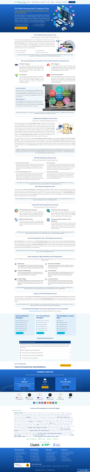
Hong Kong (61, 418)
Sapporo (62, 426)
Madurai (25, 423)
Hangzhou (53, 418)
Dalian (31, 418)
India (40, 421)
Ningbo (29, 420)
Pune (35, 423)
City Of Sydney (62, 412)
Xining (70, 420)
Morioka (39, 426)
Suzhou (49, 420)
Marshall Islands (67, 429)
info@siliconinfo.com (65, 384)
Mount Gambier (63, 414)
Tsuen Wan (21, 421)
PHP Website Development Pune (56, 183)
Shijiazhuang (46, 420)
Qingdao (31, 420)
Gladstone (30, 414)
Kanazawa (61, 424)
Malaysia (45, 427)
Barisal (32, 417)
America (56, 439)
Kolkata (19, 423)
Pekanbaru (21, 424)
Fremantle (21, 414)
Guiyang (48, 418)
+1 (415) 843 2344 (18, 465)
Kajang (64, 427)
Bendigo (39, 412)
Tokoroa (15, 433)
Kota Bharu (69, 427)
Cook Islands (58, 430)
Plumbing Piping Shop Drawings (67, 460)
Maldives (62, 429)
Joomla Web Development (20, 460)
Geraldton (27, 414)
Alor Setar (53, 427)
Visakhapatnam (47, 423)
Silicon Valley (46, 470)
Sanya (34, 420)
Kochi (17, 423)
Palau (48, 433)
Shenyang (39, 420)
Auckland (50, 430)
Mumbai (27, 423)
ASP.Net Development (19, 456)
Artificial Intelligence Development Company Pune (42, 150)
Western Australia (16, 417)
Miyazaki (36, 426)
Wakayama (22, 427)
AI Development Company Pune (20, 149)
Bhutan (58, 417)
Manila (72, 433)
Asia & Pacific (42, 439)
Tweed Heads (59, 415)
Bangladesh (28, 417)
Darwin (70, 412)
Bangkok (27, 436)
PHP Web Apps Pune (62, 288)
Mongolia (31, 430)
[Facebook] (34, 403)
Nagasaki (41, 426)
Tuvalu (45, 436)
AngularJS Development (19, 459)
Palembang (17, 424)
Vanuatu (53, 436)
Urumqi (57, 420)
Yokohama (26, 427)
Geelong (24, 414)
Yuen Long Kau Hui (25, 421)
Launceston (43, 414)
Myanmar (36, 430)
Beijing (71, 417)
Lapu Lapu (69, 433)
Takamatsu (67, 426)
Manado (71, 423)
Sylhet (55, 417)
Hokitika (73, 430)
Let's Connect (72, 2)
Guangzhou (42, 418)
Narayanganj (49, 417)
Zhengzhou (15, 421)
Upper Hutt (18, 433)
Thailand (23, 436)
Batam (66, 423)
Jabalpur (71, 421)
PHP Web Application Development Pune (54, 55)
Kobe (70, 424)
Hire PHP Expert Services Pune (21, 232)
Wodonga (20, 417)
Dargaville (61, 430)
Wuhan (62, 420)
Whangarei (36, 433)
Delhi (65, 421)
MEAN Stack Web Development (21, 453)
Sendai (65, 426)
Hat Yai (33, 436)
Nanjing (23, 420)
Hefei (58, 418)
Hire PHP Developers (34, 453)
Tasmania (48, 415)
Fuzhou (40, 418)
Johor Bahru (61, 427)
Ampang (56, 427)
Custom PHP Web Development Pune (51, 199)
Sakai (60, 426)
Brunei (61, 417)
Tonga (36, 436)
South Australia (38, 415)
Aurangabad (47, 421)
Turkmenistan (40, 436)
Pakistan (45, 433)
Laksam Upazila (41, 417)
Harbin (56, 418)
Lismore (47, 414)
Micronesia (16, 430)
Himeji (52, 424)
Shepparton (34, 415)
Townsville (55, 415)
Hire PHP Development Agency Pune (58, 233)
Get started (19, 333)
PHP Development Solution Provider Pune (23, 182)
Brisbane (42, 412)
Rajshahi (53, 417)
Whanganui (32, 433)
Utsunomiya (19, 427)
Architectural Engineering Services (67, 453)
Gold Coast (34, 414)
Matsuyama (30, 426)
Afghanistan (16, 412)
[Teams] (53, 403)
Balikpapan (54, 423)
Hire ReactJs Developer (35, 456)
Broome (45, 412)
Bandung (63, 423)
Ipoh (58, 427)
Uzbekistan (49, 436)
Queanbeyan (22, 415)
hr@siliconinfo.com (45, 384)
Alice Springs (30, 412)
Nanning (26, 420)
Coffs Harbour (67, 412)
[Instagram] (39, 403)
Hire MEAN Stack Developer (35, 460)
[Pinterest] (45, 403)
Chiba (40, 424)
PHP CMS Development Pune (49, 251)
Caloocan (63, 433)
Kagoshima (58, 424)
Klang (66, 427)
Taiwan (15, 436)
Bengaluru (54, 421)
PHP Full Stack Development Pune (20, 198)
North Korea (40, 433)
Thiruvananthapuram (41, 423)
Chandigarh (57, 421)
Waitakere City (22, 433)
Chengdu (25, 418)
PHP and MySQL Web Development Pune (23, 54)
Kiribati (34, 427)
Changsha (19, 418)
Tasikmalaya (34, 424)
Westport (29, 433)
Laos (42, 427)
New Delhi (30, 423)
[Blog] (47, 403)
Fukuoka (43, 424)
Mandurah (53, 414)
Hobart (37, 414)
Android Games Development (51, 459)
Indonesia (51, 423)
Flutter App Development (51, 460)
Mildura (59, 414)
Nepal (42, 430)
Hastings (70, 430)
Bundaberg (50, 412)
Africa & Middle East (32, 439)
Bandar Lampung (59, 423)
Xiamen (67, 420)
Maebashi (24, 426)
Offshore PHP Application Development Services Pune (25, 287)
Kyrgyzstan (38, 427)
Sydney (42, 415)
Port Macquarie (18, 415)
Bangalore (50, 421)
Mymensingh (45, 417)
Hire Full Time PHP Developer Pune (21, 250)
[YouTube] (50, 403)
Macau (18, 420)
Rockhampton (30, 415)
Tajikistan (19, 436)
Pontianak (24, 424)
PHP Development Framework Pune (22, 112)
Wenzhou (59, 420)
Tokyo (71, 426)
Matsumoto (27, 426)
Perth (14, 415)
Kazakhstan (30, 427)
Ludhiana (22, 423)
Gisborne (67, 430)
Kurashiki (19, 426)
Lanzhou (72, 418)
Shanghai (36, 420)
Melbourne (56, 414)
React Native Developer (50, 456)
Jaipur (15, 423)
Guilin (45, 418)
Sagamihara (57, 426)
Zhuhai (18, 421)
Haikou (51, 418)
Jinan (64, 418)
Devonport (15, 414)
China (69, 417)
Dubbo (18, 414)
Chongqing (28, 418)
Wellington (26, 433)
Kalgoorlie (40, 414)
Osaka (54, 426)
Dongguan (34, 418)
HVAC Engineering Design (66, 459)
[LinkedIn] (42, 403)
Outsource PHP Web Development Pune (22, 304)
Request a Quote (21, 28)
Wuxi (64, 420)
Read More (24, 388)
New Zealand (46, 430)
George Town (49, 427)
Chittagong (35, 417)
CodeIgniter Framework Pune (65, 112)
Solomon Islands (36, 434)
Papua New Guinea (53, 433)
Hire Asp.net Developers (35, 459)
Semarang (28, 424)
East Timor (31, 421)
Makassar (68, 423)
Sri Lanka (72, 434)
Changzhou (22, 418)
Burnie (54, 412)
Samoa (15, 434)
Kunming (69, 418)
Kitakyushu (68, 424)
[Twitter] (37, 403)
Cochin (63, 421)
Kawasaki (65, 424)
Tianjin (54, 420)
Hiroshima (55, 424)
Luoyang (15, 420)
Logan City (49, 414)
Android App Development (51, 453)
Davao (66, 433)
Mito (33, 426)
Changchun (15, 418)
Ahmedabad (43, 421)
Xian (68, 420)
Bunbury (48, 412)
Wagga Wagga (63, 415)
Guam (28, 430)
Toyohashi (15, 427)
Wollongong (24, 417)
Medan (15, 424)
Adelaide (24, 412)
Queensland (26, 415)
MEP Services (64, 456)
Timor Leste (35, 421)
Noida (33, 423)
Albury (27, 412)
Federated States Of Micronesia (23, 430)
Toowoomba (51, 415)
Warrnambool (68, 415)
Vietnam (56, 436)
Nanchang (20, 420)
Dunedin (64, 430)
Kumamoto (15, 426)
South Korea (42, 434)
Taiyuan (52, 420)
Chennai (60, 421)
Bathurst (36, 412)
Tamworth (44, 415)
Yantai (73, 420)
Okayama (51, 426)
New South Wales (68, 414)
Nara (46, 426)
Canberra (58, 412)
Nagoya (44, 426)
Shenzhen (42, 420)
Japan (38, 424)
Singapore (19, 434)
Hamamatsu (49, 424)
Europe (50, 439)
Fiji (37, 421)
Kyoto (21, 426)
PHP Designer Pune (57, 305)
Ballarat (34, 412)
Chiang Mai (30, 436)
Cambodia (65, 417)
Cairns (56, 412)
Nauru (39, 430)
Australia (21, 412)
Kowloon (66, 418)
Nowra (72, 414)
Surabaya (31, 424)
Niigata (49, 426)
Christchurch (54, 430)
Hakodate (45, 424)
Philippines (60, 433)
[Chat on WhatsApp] (56, 403)
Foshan (37, 418)
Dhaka (38, 417)
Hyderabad (68, 421)
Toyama (73, 426)
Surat (37, 423)
